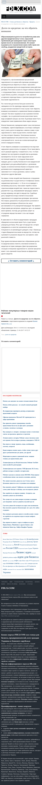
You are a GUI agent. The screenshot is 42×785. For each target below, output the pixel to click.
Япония (10, 553)
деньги (5, 557)
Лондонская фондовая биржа (28, 545)
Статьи (30, 584)
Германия (16, 542)
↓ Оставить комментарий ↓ (21, 260)
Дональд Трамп (32, 541)
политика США (23, 563)
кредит (5, 560)
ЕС (4, 545)
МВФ (4, 548)
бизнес (14, 553)
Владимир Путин (7, 542)
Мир (10, 582)
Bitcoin (4, 539)
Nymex (22, 539)
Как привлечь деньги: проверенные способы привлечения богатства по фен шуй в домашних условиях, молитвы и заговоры (18, 425)
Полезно (22, 584)
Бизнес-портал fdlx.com (16, 595)
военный (34, 553)
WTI (25, 539)
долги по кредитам (10, 334)
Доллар (24, 542)
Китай (16, 544)
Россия (9, 548)
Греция (21, 542)
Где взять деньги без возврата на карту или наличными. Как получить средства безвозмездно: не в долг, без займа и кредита (21, 507)
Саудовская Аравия (23, 548)
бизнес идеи (23, 552)
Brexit (11, 539)
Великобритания (32, 539)
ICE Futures (16, 539)
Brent (8, 539)
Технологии (19, 582)
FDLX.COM (7, 588)
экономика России (12, 569)
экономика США (20, 569)
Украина (35, 548)
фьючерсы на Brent (13, 566)
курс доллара (11, 560)
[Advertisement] (21, 286)
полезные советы (13, 563)
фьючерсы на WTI (24, 566)
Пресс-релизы (12, 584)
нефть (16, 560)
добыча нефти (12, 557)
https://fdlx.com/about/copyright (10, 616)
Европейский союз (9, 545)
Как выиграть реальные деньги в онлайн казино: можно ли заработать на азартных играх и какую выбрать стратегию (20, 516)
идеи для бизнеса (28, 557)
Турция (30, 548)
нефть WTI (29, 560)
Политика (29, 582)
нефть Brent (22, 560)
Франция (5, 553)
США (15, 548)
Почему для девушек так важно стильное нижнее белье (20, 401)
